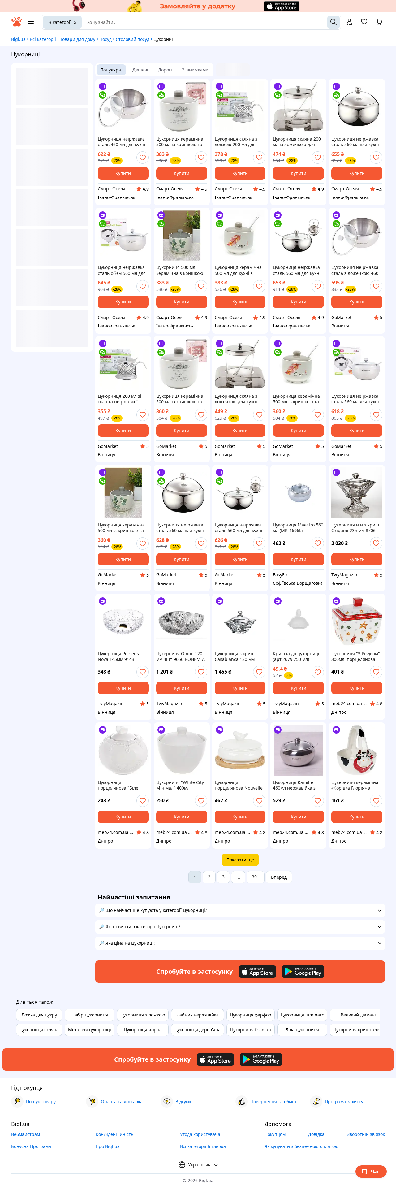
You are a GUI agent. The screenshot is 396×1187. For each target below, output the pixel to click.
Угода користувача (200, 1134)
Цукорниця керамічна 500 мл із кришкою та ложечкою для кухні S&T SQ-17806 (179, 141)
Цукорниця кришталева (358, 1030)
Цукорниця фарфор (250, 1015)
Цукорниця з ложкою (142, 1015)
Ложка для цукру (39, 1015)
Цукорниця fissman (250, 1030)
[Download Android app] (303, 971)
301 (255, 877)
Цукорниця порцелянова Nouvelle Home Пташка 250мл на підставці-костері (240, 785)
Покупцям (275, 1134)
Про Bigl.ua (108, 1146)
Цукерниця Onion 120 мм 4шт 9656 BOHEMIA (180, 656)
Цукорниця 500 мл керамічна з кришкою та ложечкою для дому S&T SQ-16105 (180, 270)
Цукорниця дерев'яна (197, 1030)
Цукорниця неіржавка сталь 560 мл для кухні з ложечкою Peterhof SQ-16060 (297, 270)
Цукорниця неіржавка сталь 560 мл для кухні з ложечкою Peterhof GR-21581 (180, 527)
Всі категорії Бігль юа (203, 1146)
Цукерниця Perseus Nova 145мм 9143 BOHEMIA (118, 656)
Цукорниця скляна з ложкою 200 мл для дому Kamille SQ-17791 (239, 141)
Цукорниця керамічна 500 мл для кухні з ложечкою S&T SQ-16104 (238, 270)
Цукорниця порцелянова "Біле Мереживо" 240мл (118, 785)
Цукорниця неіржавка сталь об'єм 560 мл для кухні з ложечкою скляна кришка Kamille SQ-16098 (122, 270)
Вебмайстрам (25, 1134)
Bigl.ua (18, 39)
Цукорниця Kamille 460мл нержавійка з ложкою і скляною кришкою (294, 785)
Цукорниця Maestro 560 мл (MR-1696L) (298, 527)
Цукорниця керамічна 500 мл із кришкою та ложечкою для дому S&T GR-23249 (179, 399)
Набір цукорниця (89, 1015)
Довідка (316, 1134)
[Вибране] (364, 24)
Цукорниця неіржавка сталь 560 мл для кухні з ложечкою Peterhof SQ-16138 (355, 141)
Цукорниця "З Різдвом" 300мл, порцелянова (355, 656)
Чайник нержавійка (197, 1015)
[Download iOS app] (257, 971)
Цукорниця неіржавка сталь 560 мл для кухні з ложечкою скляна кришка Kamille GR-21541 (355, 399)
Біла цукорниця (302, 1030)
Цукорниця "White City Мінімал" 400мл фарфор (180, 785)
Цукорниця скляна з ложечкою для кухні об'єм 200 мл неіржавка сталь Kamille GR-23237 (240, 399)
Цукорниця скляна (39, 1030)
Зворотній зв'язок (366, 1134)
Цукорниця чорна (143, 1030)
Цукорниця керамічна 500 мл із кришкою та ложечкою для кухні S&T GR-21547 (296, 399)
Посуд (105, 39)
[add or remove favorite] (142, 157)
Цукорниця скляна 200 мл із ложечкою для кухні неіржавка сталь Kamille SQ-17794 (297, 141)
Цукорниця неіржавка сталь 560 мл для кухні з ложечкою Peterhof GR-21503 (238, 527)
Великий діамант (359, 1015)
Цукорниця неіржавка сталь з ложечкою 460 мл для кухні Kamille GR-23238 (354, 270)
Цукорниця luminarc (302, 1015)
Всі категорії (43, 39)
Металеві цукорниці (89, 1030)
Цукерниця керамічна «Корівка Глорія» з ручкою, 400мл (354, 785)
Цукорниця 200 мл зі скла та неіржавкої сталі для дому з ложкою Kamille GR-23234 (119, 399)
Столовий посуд (132, 39)
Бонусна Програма (31, 1146)
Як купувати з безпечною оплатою (301, 1146)
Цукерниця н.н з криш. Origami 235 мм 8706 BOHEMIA (356, 527)
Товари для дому (77, 39)
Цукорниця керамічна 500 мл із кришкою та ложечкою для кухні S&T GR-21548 (121, 527)
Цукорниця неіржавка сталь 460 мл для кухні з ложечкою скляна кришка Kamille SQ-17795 (121, 141)
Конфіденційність (114, 1134)
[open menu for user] (349, 22)
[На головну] (16, 25)
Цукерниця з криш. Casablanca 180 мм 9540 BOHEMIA (235, 656)
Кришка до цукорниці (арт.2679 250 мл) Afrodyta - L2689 (296, 656)
